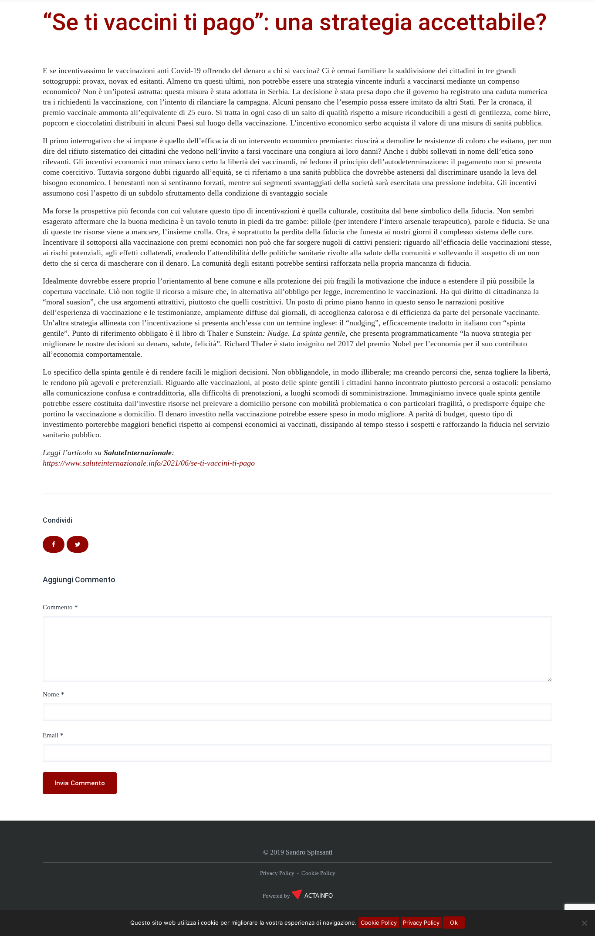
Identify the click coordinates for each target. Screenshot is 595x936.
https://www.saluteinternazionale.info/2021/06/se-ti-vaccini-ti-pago (149, 463)
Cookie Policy (318, 873)
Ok (454, 922)
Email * (53, 735)
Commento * (60, 607)
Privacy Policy (277, 873)
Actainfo (318, 895)
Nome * (53, 694)
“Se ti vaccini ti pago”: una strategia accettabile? (295, 22)
